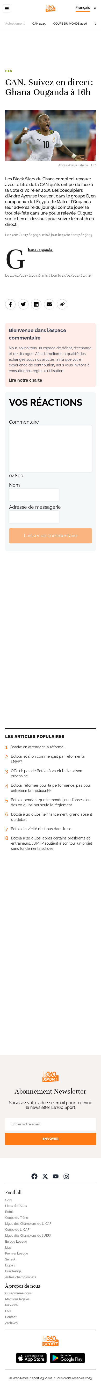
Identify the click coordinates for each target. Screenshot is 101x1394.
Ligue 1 (10, 1265)
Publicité (11, 1305)
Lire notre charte (25, 380)
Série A (10, 1259)
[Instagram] (66, 1176)
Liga (8, 1247)
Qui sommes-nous (18, 1293)
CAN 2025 (39, 23)
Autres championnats (20, 1277)
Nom (14, 485)
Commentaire (24, 422)
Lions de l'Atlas (16, 1206)
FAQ (8, 1311)
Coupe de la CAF (17, 1229)
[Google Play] (67, 1357)
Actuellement (15, 23)
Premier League (16, 1253)
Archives (11, 1323)
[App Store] (31, 1357)
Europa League (16, 1241)
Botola (10, 1212)
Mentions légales (17, 1299)
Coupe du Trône (16, 1218)
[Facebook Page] (34, 1176)
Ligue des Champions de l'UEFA (28, 1235)
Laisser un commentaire (50, 535)
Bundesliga (13, 1271)
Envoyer (50, 1139)
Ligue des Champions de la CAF (28, 1224)
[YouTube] (56, 1176)
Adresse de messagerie (35, 507)
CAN (8, 71)
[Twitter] (45, 1176)
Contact (11, 1317)
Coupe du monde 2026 (70, 23)
